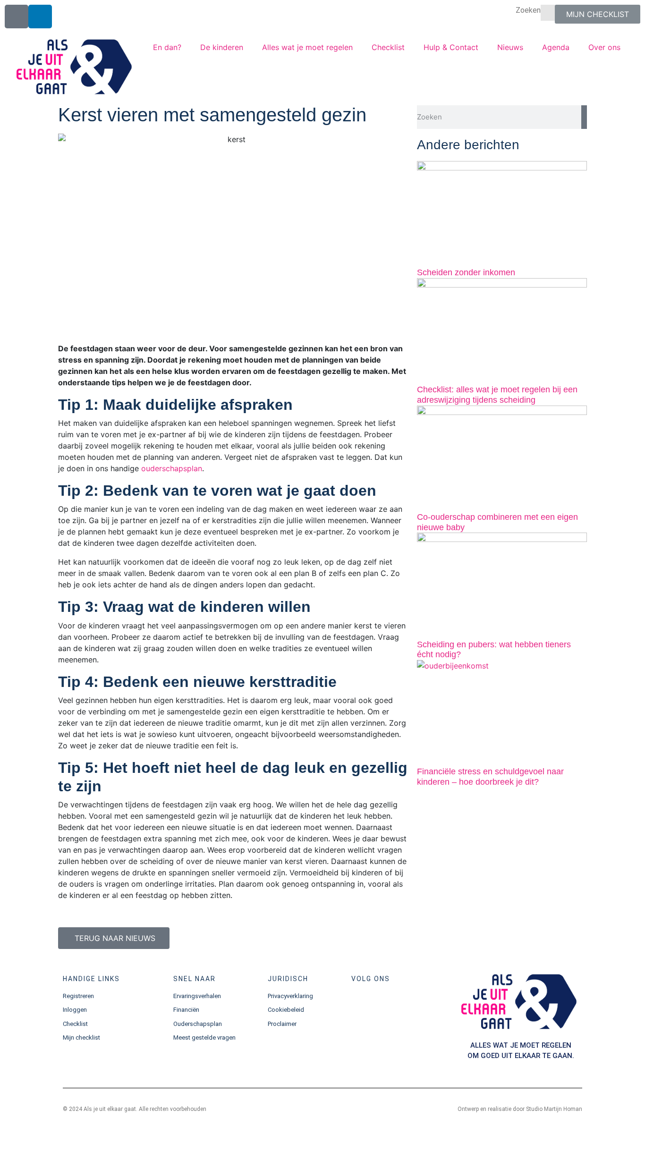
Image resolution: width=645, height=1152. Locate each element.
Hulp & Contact (451, 47)
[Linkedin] (40, 16)
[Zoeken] (584, 117)
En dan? (167, 47)
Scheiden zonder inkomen (466, 272)
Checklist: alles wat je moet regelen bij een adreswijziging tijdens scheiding (497, 395)
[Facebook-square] (16, 16)
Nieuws (510, 47)
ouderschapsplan (171, 468)
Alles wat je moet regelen (307, 47)
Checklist (388, 47)
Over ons (604, 47)
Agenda (555, 47)
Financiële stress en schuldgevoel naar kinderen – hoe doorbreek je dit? (490, 777)
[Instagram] (390, 1004)
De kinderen (221, 47)
